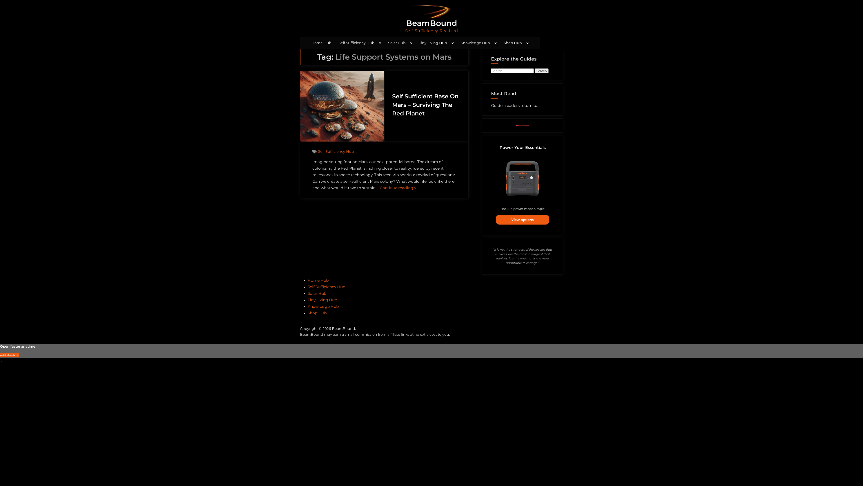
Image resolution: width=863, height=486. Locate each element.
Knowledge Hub (475, 43)
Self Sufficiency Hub (356, 43)
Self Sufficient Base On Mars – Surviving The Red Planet (425, 105)
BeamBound (431, 23)
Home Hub (321, 43)
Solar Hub (397, 43)
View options (522, 220)
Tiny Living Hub (433, 43)
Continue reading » (398, 188)
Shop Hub (513, 43)
